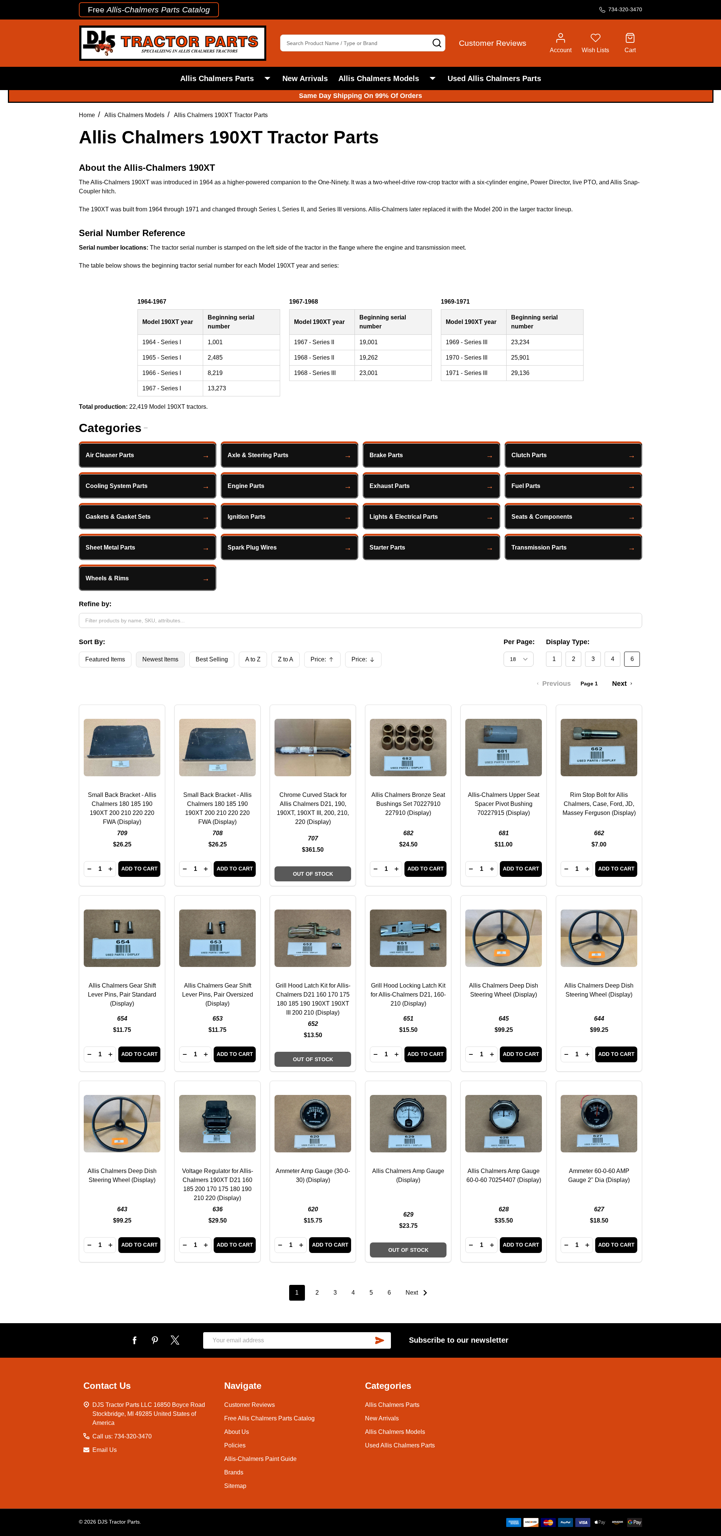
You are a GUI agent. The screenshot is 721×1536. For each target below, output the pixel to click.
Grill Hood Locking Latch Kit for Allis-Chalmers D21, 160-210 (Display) (408, 994)
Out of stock (313, 874)
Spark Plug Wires (252, 547)
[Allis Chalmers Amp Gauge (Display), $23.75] (408, 1124)
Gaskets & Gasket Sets (118, 517)
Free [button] (149, 9)
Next (412, 1292)
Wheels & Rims (107, 578)
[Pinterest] (155, 1340)
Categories (110, 428)
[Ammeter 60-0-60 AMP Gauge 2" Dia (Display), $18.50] (599, 1124)
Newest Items (160, 659)
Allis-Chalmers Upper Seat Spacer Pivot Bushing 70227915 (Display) (503, 804)
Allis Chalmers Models (378, 78)
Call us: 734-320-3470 (122, 1436)
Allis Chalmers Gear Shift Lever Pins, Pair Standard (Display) (122, 994)
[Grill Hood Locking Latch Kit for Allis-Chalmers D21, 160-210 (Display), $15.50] (408, 938)
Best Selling (212, 659)
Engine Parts (246, 486)
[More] (267, 78)
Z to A (285, 659)
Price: (325, 661)
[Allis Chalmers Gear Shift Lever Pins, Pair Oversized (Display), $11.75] (217, 938)
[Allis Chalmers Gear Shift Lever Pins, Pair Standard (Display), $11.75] (122, 938)
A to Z (253, 659)
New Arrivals (305, 78)
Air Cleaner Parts (110, 455)
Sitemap (235, 1486)
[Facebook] (134, 1340)
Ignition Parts (246, 517)
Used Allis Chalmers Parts (494, 78)
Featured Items (105, 659)
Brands (233, 1472)
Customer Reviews (249, 1405)
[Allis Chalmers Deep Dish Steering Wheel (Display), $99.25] (503, 938)
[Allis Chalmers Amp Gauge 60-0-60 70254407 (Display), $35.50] (503, 1124)
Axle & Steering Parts (258, 455)
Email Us (104, 1450)
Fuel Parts (525, 486)
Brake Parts (386, 455)
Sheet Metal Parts (110, 547)
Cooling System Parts (117, 486)
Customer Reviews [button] (492, 43)
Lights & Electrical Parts (404, 517)
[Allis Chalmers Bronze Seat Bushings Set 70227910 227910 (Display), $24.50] (408, 747)
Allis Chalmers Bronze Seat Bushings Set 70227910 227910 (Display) (408, 804)
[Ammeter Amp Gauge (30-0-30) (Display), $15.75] (313, 1124)
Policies (235, 1445)
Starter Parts (387, 547)
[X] (175, 1340)
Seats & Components (541, 517)
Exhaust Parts (390, 486)
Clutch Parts (529, 455)
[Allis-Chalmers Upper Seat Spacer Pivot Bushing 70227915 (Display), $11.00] (503, 747)
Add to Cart (139, 869)
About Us (236, 1432)
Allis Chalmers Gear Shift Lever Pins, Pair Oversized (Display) (217, 994)
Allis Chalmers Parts (217, 78)
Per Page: (519, 642)
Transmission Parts (539, 547)
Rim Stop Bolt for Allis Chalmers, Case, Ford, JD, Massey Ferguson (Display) (599, 804)
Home (87, 115)
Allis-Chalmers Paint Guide (260, 1459)
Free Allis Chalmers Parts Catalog (269, 1418)
